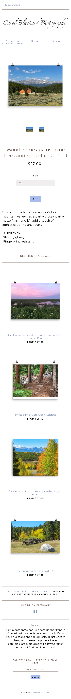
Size (35, 175)
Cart (36, 41)
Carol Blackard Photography (38, 692)
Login (8, 5)
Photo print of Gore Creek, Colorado (35, 414)
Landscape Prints (40, 592)
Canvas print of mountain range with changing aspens (35, 493)
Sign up (16, 5)
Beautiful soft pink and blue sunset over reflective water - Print (35, 337)
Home (9, 592)
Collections (21, 592)
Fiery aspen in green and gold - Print (35, 571)
